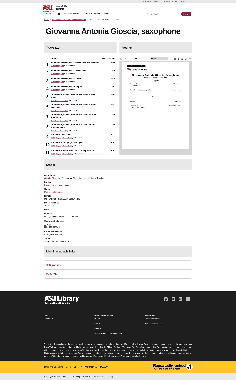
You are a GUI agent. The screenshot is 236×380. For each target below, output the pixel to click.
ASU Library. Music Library (84, 178)
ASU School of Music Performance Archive (69, 20)
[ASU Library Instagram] (180, 299)
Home (97, 319)
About (106, 14)
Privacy (86, 376)
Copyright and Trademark (55, 376)
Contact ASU (91, 367)
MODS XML (51, 274)
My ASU (156, 1)
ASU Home (147, 1)
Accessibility (74, 376)
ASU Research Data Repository (108, 333)
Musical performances (53, 192)
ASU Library (61, 6)
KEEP (60, 9)
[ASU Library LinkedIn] (188, 299)
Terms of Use (98, 376)
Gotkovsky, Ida (57, 66)
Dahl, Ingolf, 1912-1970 (61, 138)
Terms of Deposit (152, 319)
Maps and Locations (53, 367)
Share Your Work (92, 14)
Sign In (183, 1)
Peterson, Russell (59, 101)
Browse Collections (72, 14)
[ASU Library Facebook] (166, 299)
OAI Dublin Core (53, 265)
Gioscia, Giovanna (52, 178)
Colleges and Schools (169, 1)
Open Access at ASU (154, 324)
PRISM (97, 328)
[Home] (49, 10)
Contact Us (48, 319)
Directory (78, 367)
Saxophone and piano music (56, 185)
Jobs (68, 367)
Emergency (112, 376)
